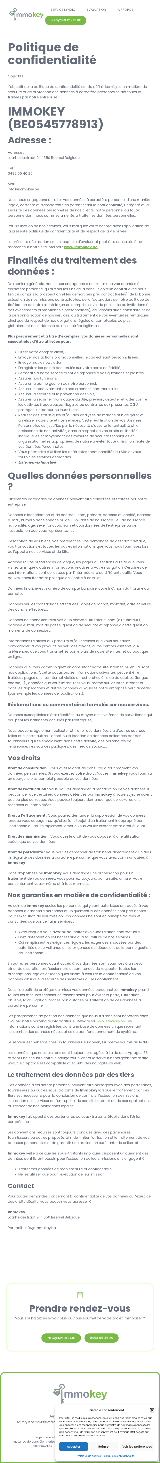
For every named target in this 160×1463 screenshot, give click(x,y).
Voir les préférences (137, 1447)
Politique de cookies (89, 1456)
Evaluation (96, 9)
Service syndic (63, 9)
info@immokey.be (66, 20)
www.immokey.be (81, 247)
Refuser (104, 1447)
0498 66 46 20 (101, 1338)
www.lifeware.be (111, 1021)
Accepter (73, 1447)
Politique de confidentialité (118, 1456)
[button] (152, 1410)
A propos (125, 9)
